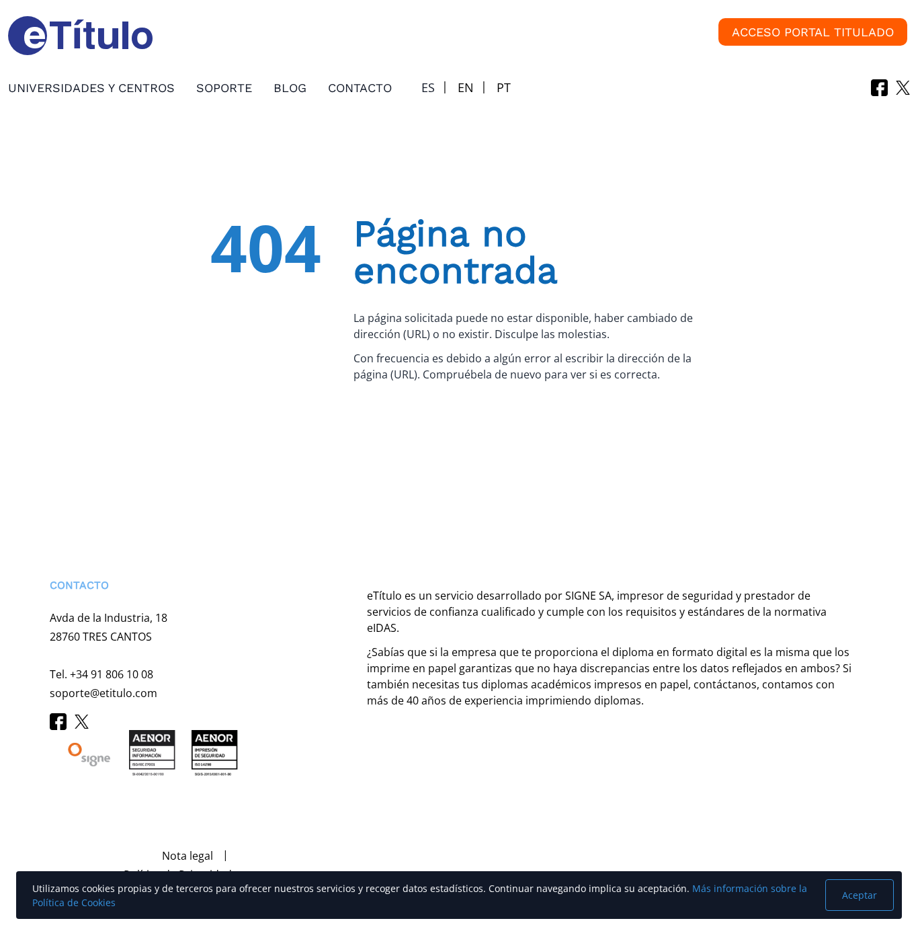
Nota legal (187, 855)
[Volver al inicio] (29, 847)
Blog (290, 88)
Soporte (224, 88)
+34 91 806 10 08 (111, 674)
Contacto (360, 88)
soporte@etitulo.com (103, 693)
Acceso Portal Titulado (813, 32)
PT (504, 87)
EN (466, 87)
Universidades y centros (91, 88)
